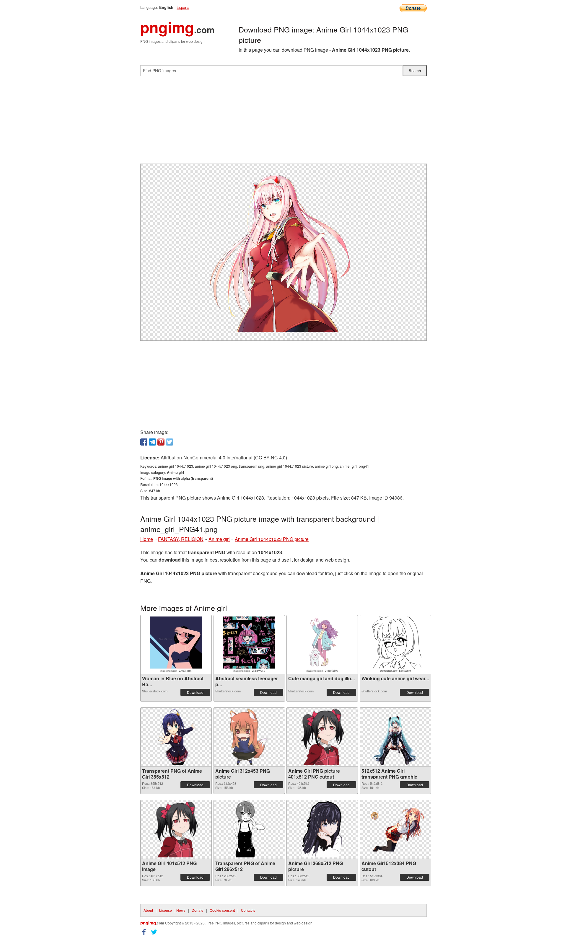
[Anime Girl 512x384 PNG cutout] (395, 829)
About (148, 910)
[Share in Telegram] (152, 442)
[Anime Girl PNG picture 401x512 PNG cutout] (322, 737)
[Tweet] (169, 442)
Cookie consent (222, 910)
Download (195, 692)
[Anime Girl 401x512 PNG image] (176, 829)
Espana (183, 7)
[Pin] (160, 442)
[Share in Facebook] (143, 442)
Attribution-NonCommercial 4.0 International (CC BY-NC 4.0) (224, 457)
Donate (197, 910)
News (180, 910)
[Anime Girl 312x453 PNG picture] (249, 737)
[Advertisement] (283, 122)
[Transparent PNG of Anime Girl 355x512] (176, 737)
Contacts (248, 910)
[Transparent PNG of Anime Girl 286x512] (249, 829)
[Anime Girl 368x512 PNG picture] (322, 829)
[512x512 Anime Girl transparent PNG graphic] (395, 737)
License (165, 910)
